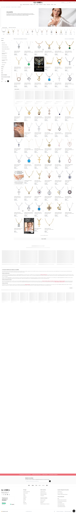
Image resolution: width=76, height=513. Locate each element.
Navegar (24, 489)
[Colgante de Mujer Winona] (18, 159)
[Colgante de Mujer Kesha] (49, 207)
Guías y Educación (61, 496)
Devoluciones (42, 501)
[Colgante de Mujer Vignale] (39, 127)
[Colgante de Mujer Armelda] (49, 45)
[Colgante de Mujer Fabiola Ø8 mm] (29, 207)
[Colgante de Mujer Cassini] (59, 175)
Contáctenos (42, 495)
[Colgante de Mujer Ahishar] (59, 143)
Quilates (2, 66)
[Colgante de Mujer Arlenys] (69, 45)
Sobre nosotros (43, 489)
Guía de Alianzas (60, 502)
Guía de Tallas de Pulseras (61, 505)
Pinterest (5, 494)
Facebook (2, 494)
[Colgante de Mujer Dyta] (18, 111)
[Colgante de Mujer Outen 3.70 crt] (18, 223)
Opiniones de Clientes (43, 494)
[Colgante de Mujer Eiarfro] (59, 127)
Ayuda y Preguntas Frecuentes (63, 489)
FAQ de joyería (60, 491)
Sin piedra (3, 64)
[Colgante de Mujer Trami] (29, 111)
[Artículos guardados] (72, 2)
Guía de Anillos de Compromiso (62, 501)
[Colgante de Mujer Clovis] (59, 77)
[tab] (4, 28)
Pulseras (24, 498)
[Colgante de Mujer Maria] (29, 45)
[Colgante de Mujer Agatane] (69, 143)
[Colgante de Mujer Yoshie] (59, 45)
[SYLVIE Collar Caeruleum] (69, 127)
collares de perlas (27, 284)
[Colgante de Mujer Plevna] (69, 175)
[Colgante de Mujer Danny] (29, 127)
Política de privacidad (68, 511)
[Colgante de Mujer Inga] (59, 191)
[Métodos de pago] (38, 485)
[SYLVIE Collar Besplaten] (29, 143)
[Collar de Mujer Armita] (39, 143)
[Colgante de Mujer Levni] (29, 61)
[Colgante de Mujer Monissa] (59, 207)
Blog (9, 494)
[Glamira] (38, 2)
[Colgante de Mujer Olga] (18, 45)
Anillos (24, 494)
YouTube (7, 494)
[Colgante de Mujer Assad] (69, 77)
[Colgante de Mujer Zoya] (39, 77)
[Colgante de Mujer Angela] (69, 207)
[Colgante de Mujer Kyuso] (18, 191)
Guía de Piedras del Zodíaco (61, 506)
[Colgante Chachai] (39, 223)
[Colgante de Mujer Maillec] (18, 143)
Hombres (24, 499)
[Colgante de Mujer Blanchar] (49, 175)
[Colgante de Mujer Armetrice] (49, 77)
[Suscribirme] (50, 481)
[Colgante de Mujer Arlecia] (69, 61)
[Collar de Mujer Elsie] (49, 127)
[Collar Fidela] (49, 61)
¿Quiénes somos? (42, 491)
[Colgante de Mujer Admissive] (39, 111)
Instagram (4, 494)
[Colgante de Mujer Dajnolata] (49, 191)
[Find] (8, 81)
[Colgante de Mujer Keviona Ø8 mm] (39, 45)
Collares (24, 495)
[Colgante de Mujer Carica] (18, 61)
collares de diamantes (43, 274)
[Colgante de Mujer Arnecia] (29, 159)
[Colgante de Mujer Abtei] (49, 111)
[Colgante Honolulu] (29, 175)
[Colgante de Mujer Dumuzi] (49, 143)
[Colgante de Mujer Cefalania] (49, 159)
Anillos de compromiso (26, 491)
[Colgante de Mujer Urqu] (49, 223)
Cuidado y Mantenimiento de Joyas (62, 494)
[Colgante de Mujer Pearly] (18, 207)
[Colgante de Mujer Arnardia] (39, 207)
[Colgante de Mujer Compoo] (29, 191)
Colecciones (25, 503)
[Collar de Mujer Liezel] (39, 175)
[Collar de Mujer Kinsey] (59, 159)
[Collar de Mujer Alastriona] (18, 77)
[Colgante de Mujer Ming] (29, 77)
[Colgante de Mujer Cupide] (39, 191)
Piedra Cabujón (4, 62)
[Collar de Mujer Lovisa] (59, 111)
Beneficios (41, 502)
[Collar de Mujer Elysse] (69, 111)
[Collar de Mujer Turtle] (59, 61)
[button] (22, 42)
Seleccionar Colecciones (12, 27)
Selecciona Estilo (4, 27)
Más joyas (24, 502)
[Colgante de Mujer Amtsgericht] (69, 159)
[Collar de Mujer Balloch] (69, 191)
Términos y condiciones (60, 511)
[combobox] (65, 2)
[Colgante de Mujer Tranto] (39, 159)
